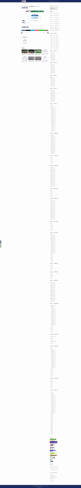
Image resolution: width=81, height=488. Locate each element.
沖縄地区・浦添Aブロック (53, 109)
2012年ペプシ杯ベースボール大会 (54, 468)
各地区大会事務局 (52, 478)
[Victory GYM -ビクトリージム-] (24, 1)
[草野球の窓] (53, 455)
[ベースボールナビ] (53, 451)
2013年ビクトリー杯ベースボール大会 (54, 467)
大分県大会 (52, 418)
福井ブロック (52, 269)
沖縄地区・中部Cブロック (53, 142)
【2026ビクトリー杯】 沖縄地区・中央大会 (54, 27)
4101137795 (24, 43)
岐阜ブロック (52, 275)
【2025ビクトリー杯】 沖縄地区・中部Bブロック (55, 41)
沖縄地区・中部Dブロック (53, 115)
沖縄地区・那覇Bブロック (53, 97)
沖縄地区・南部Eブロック (53, 149)
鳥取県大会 (52, 424)
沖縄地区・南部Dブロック (53, 148)
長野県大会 (52, 434)
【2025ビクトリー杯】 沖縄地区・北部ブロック (55, 37)
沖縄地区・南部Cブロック (53, 147)
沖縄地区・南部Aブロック (53, 116)
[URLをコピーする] (46, 30)
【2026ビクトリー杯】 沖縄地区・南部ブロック (54, 21)
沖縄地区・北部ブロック (53, 91)
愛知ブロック (52, 337)
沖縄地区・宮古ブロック (53, 317)
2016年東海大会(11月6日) (53, 336)
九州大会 (51, 105)
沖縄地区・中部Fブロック (53, 209)
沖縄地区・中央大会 (53, 64)
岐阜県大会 (52, 429)
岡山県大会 (52, 423)
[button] (24, 30)
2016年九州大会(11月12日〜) (53, 305)
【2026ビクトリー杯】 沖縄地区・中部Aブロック (54, 15)
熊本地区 (52, 257)
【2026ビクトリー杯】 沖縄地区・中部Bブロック (54, 25)
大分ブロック (52, 160)
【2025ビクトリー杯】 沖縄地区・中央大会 (55, 35)
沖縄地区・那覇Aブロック (53, 96)
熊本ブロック (52, 161)
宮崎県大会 (52, 419)
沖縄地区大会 (52, 394)
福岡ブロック (52, 157)
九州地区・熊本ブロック (53, 129)
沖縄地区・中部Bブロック (53, 56)
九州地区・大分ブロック (53, 128)
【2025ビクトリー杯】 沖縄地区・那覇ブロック (54, 30)
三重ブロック (52, 276)
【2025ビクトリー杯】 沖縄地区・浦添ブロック (55, 42)
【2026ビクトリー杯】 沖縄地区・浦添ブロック (54, 19)
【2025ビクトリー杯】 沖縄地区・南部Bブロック (55, 48)
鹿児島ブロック (52, 374)
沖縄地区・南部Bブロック (53, 117)
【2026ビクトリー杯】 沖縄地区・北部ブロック (54, 13)
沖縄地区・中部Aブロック (53, 55)
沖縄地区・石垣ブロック (53, 217)
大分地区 (52, 258)
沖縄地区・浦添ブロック (53, 69)
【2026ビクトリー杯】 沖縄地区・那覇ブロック (54, 23)
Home (51, 474)
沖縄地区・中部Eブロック (53, 208)
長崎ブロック (52, 369)
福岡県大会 (52, 413)
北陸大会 (51, 430)
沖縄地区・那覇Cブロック (53, 184)
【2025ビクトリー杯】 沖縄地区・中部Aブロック (55, 39)
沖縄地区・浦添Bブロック (53, 110)
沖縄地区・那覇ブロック (53, 70)
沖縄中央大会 (52, 349)
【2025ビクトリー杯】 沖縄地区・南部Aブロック (55, 46)
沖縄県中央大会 (52, 393)
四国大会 (51, 375)
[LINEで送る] (36, 20)
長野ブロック (52, 265)
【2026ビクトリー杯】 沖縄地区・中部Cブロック (54, 17)
